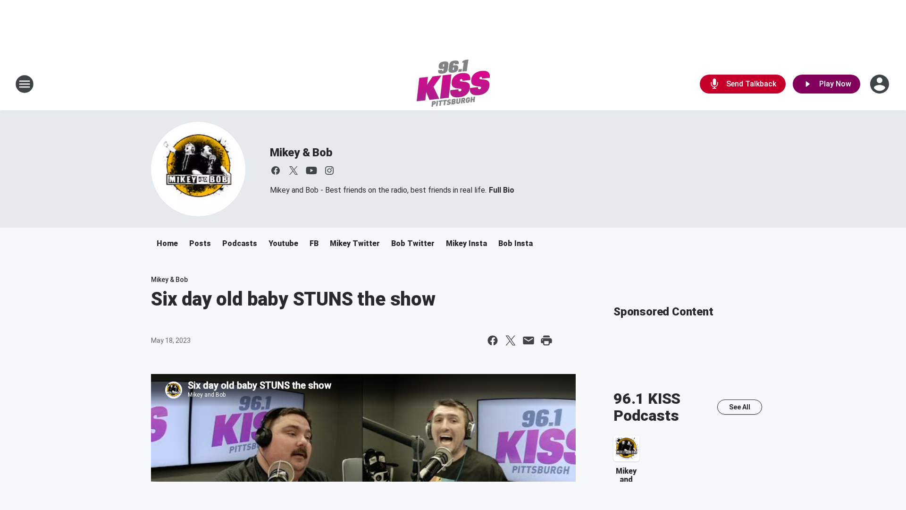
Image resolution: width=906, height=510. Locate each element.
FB (314, 243)
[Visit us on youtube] (311, 170)
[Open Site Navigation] (24, 84)
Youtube (283, 243)
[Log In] (880, 84)
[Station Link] (453, 84)
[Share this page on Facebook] (492, 340)
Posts (200, 243)
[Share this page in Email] (528, 340)
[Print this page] (546, 340)
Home (167, 243)
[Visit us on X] (293, 170)
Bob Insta (515, 243)
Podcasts (239, 243)
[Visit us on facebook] (275, 170)
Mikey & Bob (301, 152)
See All (739, 407)
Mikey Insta (466, 243)
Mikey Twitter (355, 243)
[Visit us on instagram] (329, 170)
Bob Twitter (413, 243)
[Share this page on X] (510, 340)
